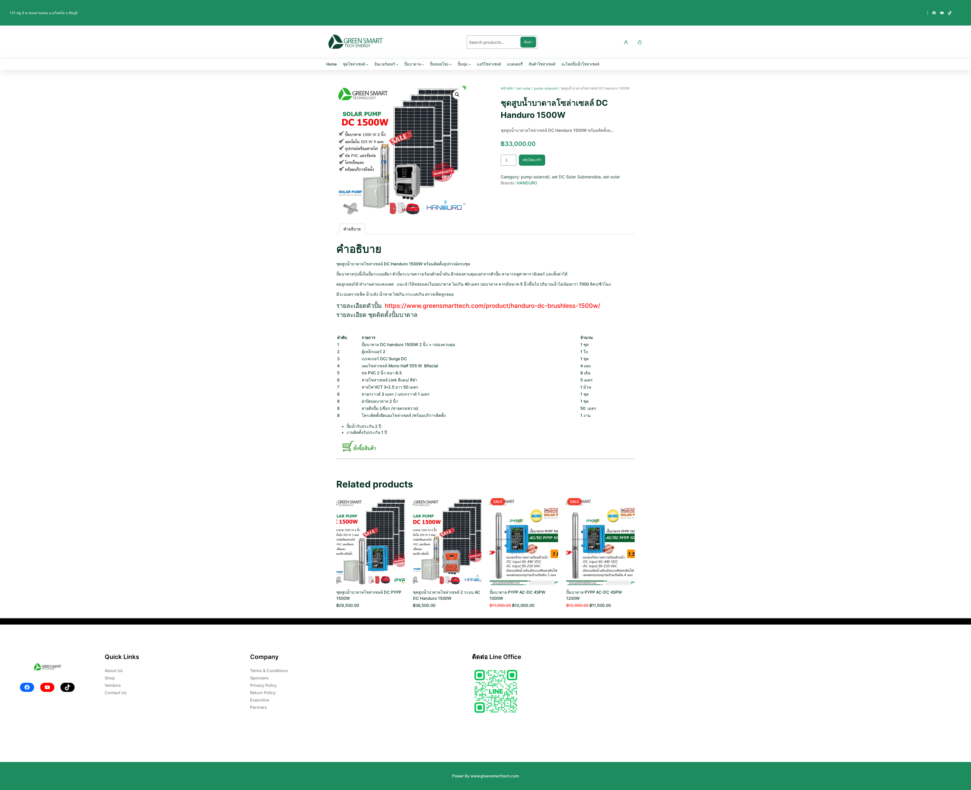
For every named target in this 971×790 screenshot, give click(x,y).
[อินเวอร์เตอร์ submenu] (397, 64)
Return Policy (263, 692)
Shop (110, 677)
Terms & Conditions (269, 670)
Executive (259, 699)
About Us (114, 670)
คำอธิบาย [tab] (352, 228)
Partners (258, 707)
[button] (457, 94)
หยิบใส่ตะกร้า (532, 160)
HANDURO (527, 182)
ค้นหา (528, 42)
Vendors (113, 685)
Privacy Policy (263, 685)
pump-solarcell (545, 88)
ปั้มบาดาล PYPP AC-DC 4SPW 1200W (594, 595)
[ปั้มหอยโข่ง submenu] (450, 64)
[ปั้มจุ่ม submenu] (470, 64)
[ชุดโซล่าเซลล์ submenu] (367, 64)
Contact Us (116, 692)
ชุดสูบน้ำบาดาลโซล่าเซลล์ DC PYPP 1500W (368, 595)
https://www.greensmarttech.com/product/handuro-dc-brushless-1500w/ (492, 305)
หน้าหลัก (507, 88)
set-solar (524, 88)
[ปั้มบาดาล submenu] (423, 64)
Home (331, 64)
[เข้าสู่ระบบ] (626, 42)
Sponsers (259, 677)
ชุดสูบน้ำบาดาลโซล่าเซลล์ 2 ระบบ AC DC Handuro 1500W (446, 595)
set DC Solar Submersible (576, 176)
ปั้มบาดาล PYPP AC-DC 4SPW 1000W (517, 595)
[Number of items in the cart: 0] (640, 42)
